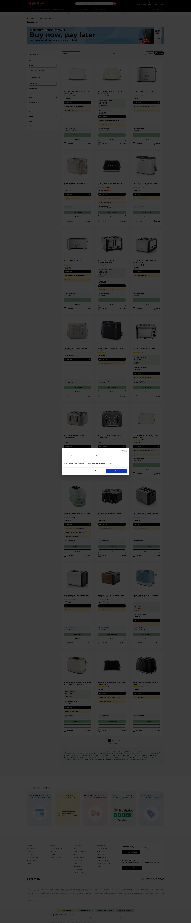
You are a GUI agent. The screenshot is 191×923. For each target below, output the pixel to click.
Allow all (117, 470)
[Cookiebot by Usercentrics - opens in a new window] (120, 451)
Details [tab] (95, 456)
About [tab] (118, 456)
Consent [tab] (73, 456)
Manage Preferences (94, 470)
